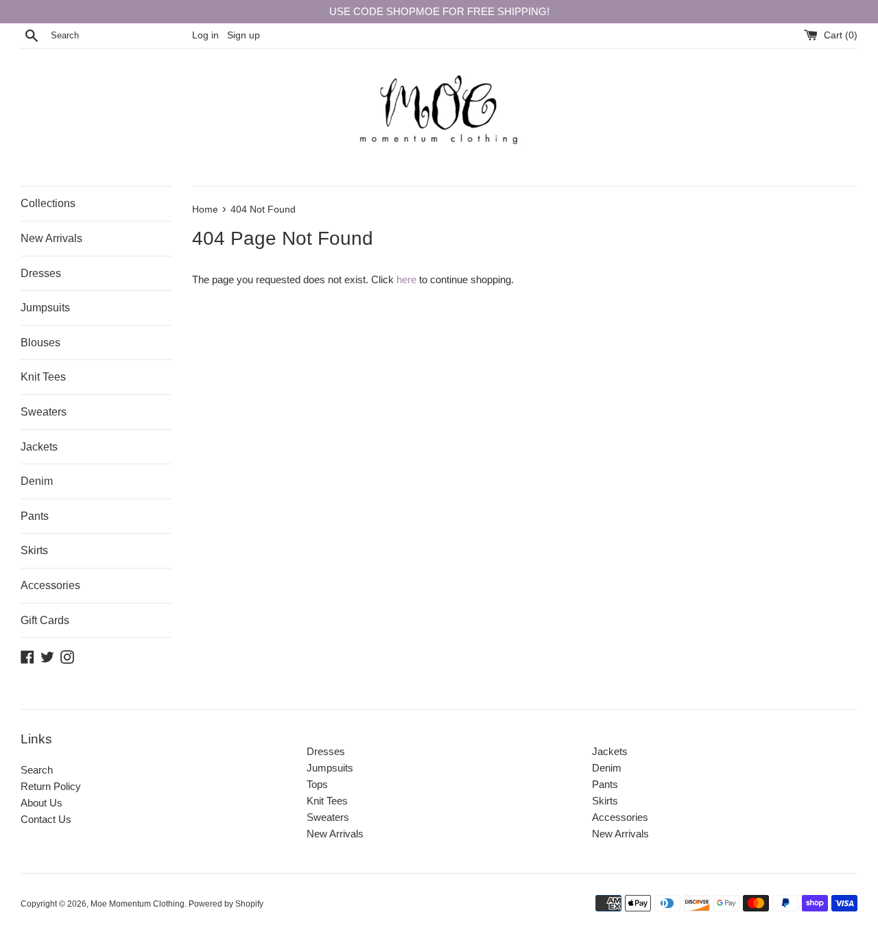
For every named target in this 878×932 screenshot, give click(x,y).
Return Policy (51, 786)
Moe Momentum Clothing (138, 904)
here (406, 279)
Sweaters (44, 412)
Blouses (40, 342)
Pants (35, 516)
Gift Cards (45, 620)
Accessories (50, 585)
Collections (48, 203)
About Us (41, 803)
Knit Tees (43, 377)
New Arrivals (51, 238)
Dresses (41, 273)
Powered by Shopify (226, 904)
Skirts (34, 550)
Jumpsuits (45, 307)
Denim (37, 481)
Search (37, 770)
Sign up (243, 35)
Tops (317, 784)
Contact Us (46, 819)
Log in (205, 35)
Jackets (39, 447)
